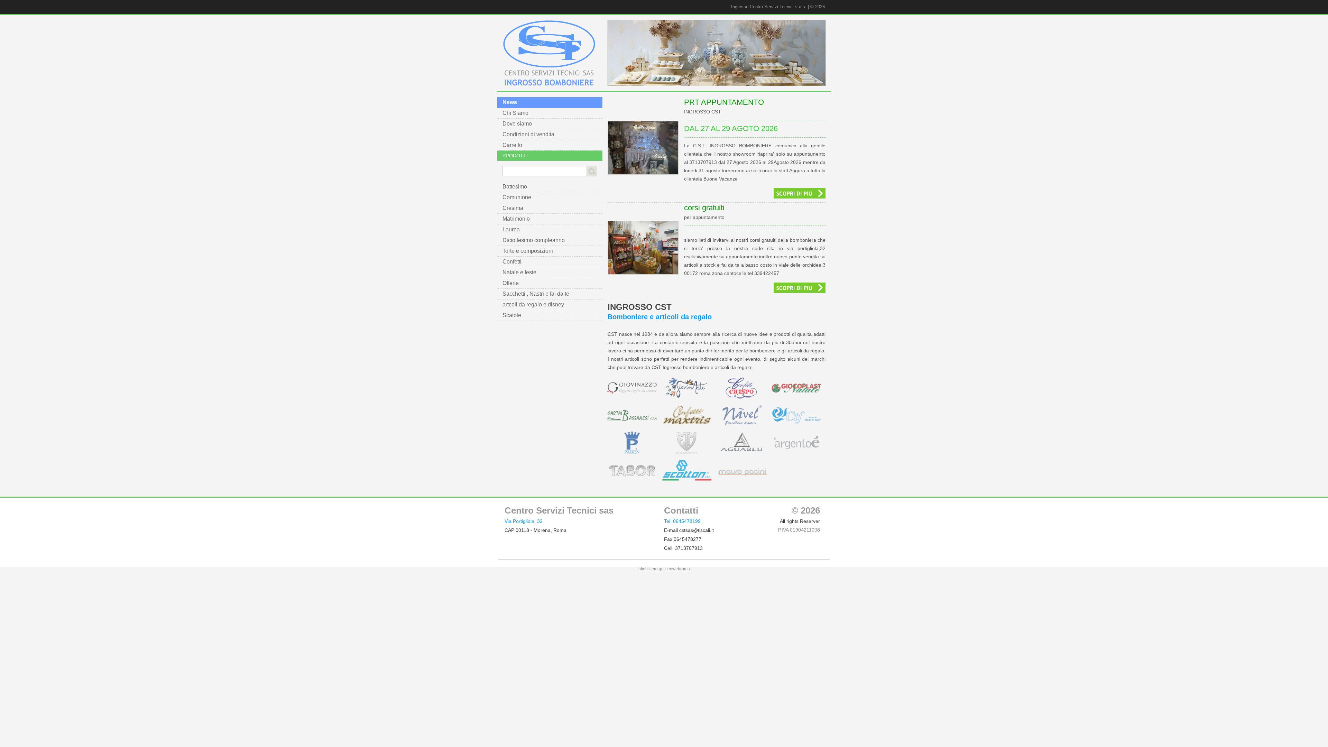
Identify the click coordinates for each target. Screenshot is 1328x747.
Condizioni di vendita (528, 134)
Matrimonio (516, 219)
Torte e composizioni (527, 251)
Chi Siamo (515, 113)
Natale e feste (519, 272)
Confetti (512, 262)
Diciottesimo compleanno (533, 240)
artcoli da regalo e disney (533, 304)
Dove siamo (517, 124)
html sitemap (650, 568)
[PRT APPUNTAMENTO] (643, 176)
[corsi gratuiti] (643, 276)
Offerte (510, 283)
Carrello (512, 145)
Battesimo (514, 187)
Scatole (511, 315)
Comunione (516, 197)
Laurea (511, 229)
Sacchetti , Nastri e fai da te (535, 294)
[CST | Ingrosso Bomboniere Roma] (549, 84)
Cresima (512, 208)
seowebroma (677, 568)
